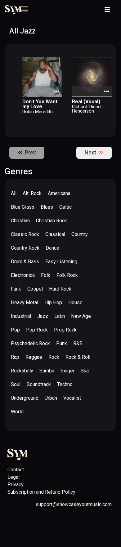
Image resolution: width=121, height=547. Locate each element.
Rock (53, 357)
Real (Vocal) (86, 102)
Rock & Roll (77, 357)
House (75, 302)
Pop (15, 330)
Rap (15, 357)
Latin (59, 316)
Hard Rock (60, 289)
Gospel (35, 289)
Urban (51, 398)
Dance (52, 248)
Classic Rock (25, 234)
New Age (81, 316)
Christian (20, 221)
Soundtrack (39, 384)
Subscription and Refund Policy (41, 492)
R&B (78, 343)
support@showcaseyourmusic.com (74, 504)
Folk (45, 275)
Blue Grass (22, 207)
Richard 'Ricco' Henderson (86, 109)
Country (79, 234)
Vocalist (72, 398)
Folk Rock (67, 275)
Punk (61, 343)
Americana (59, 193)
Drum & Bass (25, 262)
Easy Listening (61, 262)
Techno (65, 384)
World (17, 412)
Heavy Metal (24, 302)
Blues (47, 207)
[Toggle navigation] (107, 9)
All (13, 193)
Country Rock (25, 248)
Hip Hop (53, 302)
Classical (55, 234)
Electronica (23, 275)
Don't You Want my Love (39, 104)
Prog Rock (65, 330)
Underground (24, 398)
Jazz (42, 316)
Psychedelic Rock (30, 343)
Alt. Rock (32, 193)
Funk (16, 289)
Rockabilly (22, 371)
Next (92, 152)
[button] (57, 61)
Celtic (65, 207)
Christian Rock (51, 221)
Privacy (15, 484)
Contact (15, 470)
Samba (46, 371)
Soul (15, 384)
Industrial (21, 316)
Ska (85, 371)
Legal (13, 477)
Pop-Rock (37, 330)
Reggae (33, 357)
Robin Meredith (37, 111)
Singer (67, 371)
